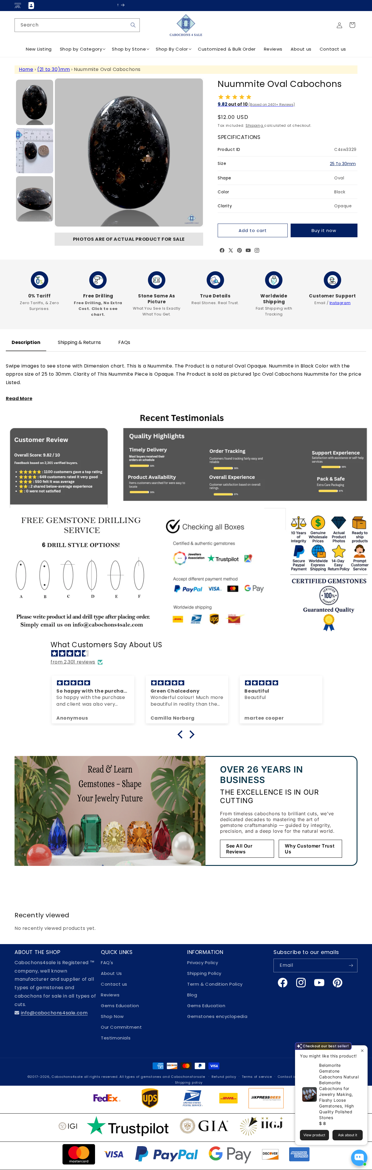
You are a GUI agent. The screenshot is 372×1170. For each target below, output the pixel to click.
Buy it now (324, 230)
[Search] (133, 25)
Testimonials (115, 1038)
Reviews (110, 995)
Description (26, 342)
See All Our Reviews (239, 849)
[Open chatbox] (359, 1158)
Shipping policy (189, 1082)
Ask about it (347, 1135)
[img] (189, 653)
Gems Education (120, 1006)
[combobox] (77, 25)
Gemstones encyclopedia (217, 1016)
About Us (111, 973)
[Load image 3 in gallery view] (34, 199)
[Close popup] (362, 1050)
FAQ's (107, 962)
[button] (352, 25)
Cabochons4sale (67, 1076)
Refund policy (224, 1076)
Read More (19, 398)
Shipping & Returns (79, 342)
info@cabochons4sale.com (54, 1013)
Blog (192, 995)
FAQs (124, 342)
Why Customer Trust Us (310, 849)
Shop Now (112, 1016)
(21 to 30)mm (53, 69)
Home (26, 69)
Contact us (114, 984)
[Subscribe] (350, 965)
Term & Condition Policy (215, 984)
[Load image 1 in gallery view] (34, 102)
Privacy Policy (202, 962)
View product (314, 1135)
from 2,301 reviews (73, 662)
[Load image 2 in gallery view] (34, 150)
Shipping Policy (204, 973)
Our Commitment (121, 1027)
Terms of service (257, 1076)
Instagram (340, 303)
